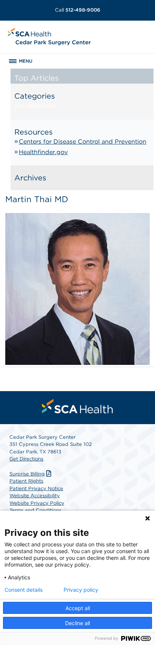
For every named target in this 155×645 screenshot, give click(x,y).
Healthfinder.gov (43, 152)
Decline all (77, 623)
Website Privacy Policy (36, 503)
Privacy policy (81, 590)
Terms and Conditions (35, 510)
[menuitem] (77, 406)
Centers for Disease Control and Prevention (82, 141)
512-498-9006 (77, 10)
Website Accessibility (34, 495)
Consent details (24, 590)
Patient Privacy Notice (36, 488)
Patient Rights (26, 481)
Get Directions (26, 459)
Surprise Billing (27, 474)
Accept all (77, 608)
